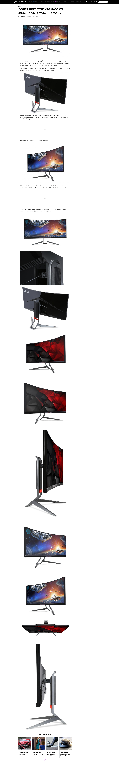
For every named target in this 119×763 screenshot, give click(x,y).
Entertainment (49, 2)
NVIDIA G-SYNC (37, 63)
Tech (36, 2)
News (30, 2)
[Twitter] (89, 2)
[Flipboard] (94, 2)
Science (66, 2)
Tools (72, 2)
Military (58, 2)
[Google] (92, 2)
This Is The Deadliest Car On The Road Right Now (24, 752)
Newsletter (104, 1)
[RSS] (97, 2)
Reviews (78, 2)
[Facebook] (86, 2)
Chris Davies (22, 16)
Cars (41, 2)
